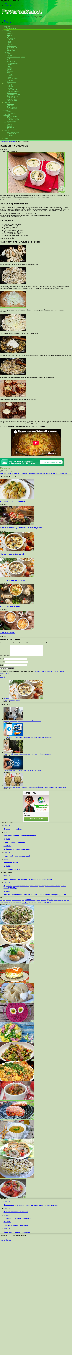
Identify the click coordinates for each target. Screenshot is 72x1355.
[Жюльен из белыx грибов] (17, 603)
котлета (28, 900)
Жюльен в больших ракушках (12, 501)
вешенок (3, 468)
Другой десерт (11, 113)
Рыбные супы (11, 46)
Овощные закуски (13, 119)
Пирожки (10, 105)
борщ (1, 900)
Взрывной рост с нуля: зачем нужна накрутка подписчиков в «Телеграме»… (28, 737)
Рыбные (9, 55)
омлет (5, 902)
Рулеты (9, 69)
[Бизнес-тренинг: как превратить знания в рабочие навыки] (13, 719)
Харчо (9, 41)
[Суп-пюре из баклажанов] (17, 1138)
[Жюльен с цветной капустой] (17, 550)
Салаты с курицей (13, 91)
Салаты (6, 83)
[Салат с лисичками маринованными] (17, 924)
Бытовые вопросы (13, 132)
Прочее (6, 130)
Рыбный (9, 88)
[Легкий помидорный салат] (13, 1197)
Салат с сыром (12, 99)
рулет (19, 902)
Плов (8, 58)
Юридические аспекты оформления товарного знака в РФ (22, 770)
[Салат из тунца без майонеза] (17, 1060)
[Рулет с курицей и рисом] (17, 1158)
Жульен (9, 74)
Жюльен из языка (7, 633)
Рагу (8, 66)
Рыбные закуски (12, 118)
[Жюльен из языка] (17, 629)
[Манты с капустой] (17, 1119)
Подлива (10, 80)
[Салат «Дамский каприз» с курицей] (17, 1177)
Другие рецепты (12, 49)
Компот (9, 126)
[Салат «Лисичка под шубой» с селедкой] (14, 982)
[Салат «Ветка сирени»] (17, 1041)
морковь (54, 900)
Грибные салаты (12, 90)
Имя (2, 658)
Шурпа (9, 42)
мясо (65, 900)
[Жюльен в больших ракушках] (17, 498)
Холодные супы (12, 47)
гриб (9, 900)
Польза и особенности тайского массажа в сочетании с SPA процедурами (28, 754)
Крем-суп (10, 33)
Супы (9, 31)
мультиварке (59, 900)
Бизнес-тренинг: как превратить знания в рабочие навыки (22, 721)
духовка (14, 900)
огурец (1, 902)
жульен (8, 468)
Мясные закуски (12, 116)
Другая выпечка (12, 108)
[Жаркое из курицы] (17, 1080)
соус (35, 902)
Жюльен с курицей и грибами (12, 580)
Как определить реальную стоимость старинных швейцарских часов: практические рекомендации (35, 787)
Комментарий (5, 655)
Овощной (10, 86)
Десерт (6, 110)
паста (8, 902)
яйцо (51, 902)
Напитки (7, 122)
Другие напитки (12, 129)
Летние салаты (12, 93)
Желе (9, 111)
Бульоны (10, 44)
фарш (38, 902)
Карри (9, 77)
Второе (6, 52)
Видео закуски (11, 121)
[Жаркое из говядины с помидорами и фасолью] (17, 1099)
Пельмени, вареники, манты (16, 57)
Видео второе (11, 82)
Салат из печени (12, 96)
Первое (6, 30)
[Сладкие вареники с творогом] (17, 1002)
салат (25, 902)
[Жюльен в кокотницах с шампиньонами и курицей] (17, 524)
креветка (38, 900)
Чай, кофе (10, 127)
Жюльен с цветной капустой (12, 554)
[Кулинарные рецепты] (21, 18)
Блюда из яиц (11, 61)
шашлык (46, 902)
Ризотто (9, 64)
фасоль (42, 902)
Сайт (1, 665)
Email (2, 662)
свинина (31, 902)
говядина (5, 900)
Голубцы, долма (12, 63)
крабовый (33, 900)
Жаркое (9, 68)
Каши (9, 72)
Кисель (9, 124)
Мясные (9, 53)
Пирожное (10, 104)
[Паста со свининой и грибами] (17, 943)
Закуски (7, 115)
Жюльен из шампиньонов (12, 700)
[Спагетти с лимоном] (17, 963)
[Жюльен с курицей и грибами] (17, 577)
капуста (18, 900)
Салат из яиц (11, 97)
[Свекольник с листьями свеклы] (17, 1021)
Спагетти (10, 71)
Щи (8, 36)
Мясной (9, 85)
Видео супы (11, 50)
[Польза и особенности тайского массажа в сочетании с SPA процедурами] (13, 752)
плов (12, 902)
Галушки (10, 75)
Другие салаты (12, 100)
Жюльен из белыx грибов (11, 606)
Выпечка (7, 102)
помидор (15, 902)
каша (23, 900)
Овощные (10, 60)
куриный (43, 900)
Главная (2, 141)
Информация (11, 28)
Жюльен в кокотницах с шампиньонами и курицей (21, 528)
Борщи (9, 35)
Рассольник (11, 38)
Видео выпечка (12, 107)
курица (49, 900)
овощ (68, 900)
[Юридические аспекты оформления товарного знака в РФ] (13, 769)
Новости (10, 135)
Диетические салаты (13, 94)
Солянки (10, 39)
